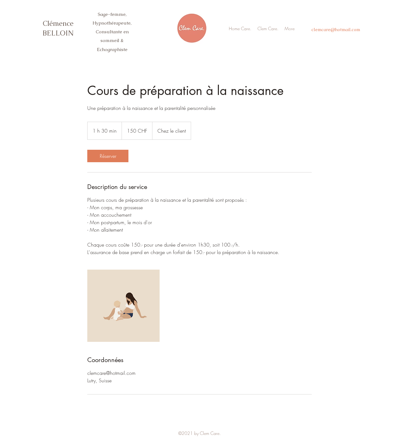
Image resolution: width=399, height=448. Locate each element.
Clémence (58, 23)
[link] (107, 156)
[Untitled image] (123, 306)
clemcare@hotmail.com (335, 29)
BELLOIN (58, 33)
